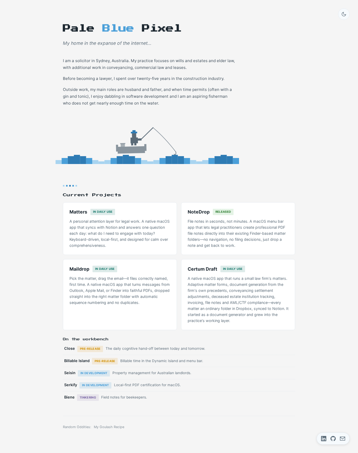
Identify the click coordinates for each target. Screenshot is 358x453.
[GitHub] (333, 438)
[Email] (342, 438)
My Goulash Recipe (109, 427)
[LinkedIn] (323, 438)
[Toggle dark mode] (344, 14)
